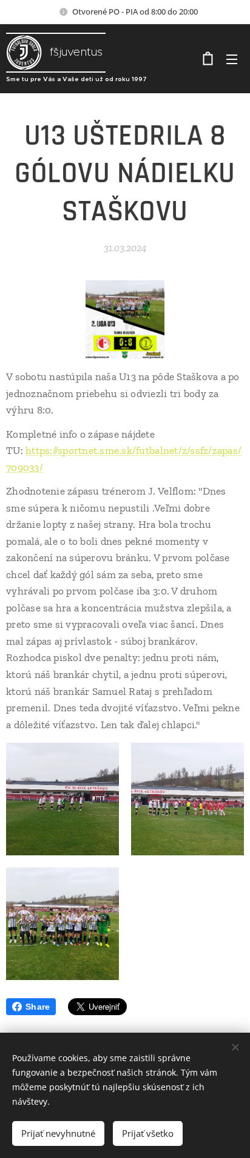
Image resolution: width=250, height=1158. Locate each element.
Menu (232, 59)
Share (37, 1007)
